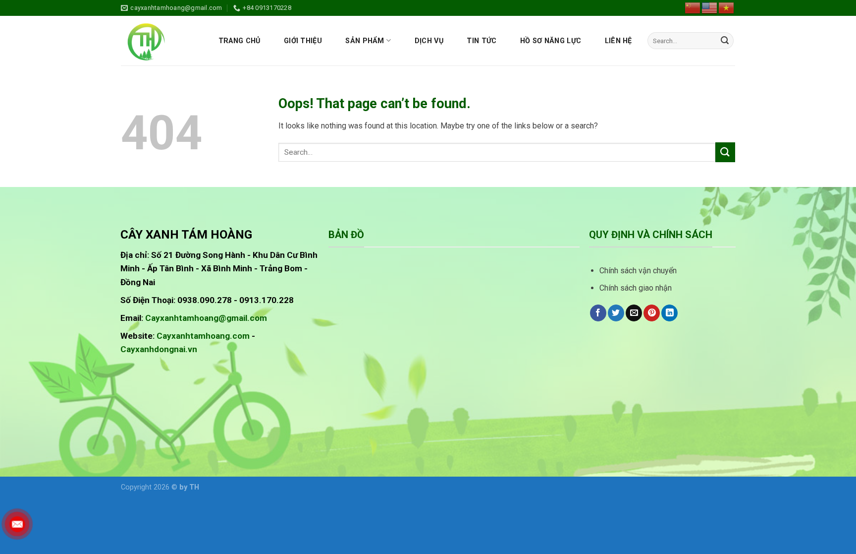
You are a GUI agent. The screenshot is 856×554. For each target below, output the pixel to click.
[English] (709, 7)
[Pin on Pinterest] (651, 313)
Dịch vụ (429, 41)
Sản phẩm (364, 41)
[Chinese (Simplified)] (693, 7)
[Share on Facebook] (598, 313)
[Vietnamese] (726, 7)
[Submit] (724, 40)
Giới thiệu (303, 41)
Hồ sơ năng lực (550, 41)
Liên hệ (618, 41)
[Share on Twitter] (616, 313)
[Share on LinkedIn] (669, 313)
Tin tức (481, 41)
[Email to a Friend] (634, 313)
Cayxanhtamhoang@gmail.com (206, 318)
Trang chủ (239, 41)
